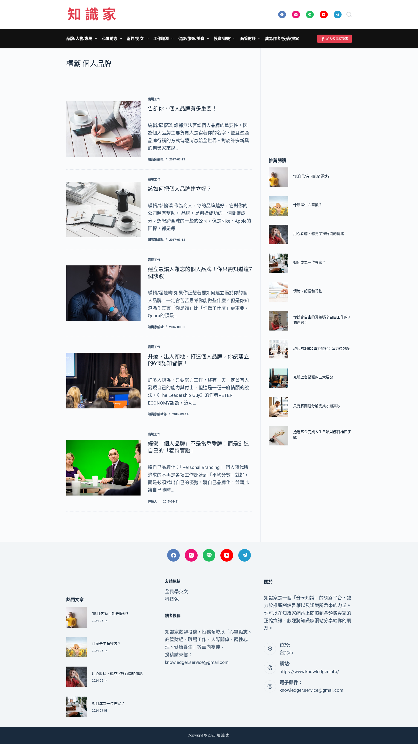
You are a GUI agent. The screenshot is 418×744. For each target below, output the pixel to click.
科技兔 (172, 599)
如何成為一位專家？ (309, 262)
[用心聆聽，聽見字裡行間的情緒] (278, 234)
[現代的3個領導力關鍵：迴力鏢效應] (278, 349)
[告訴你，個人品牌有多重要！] (103, 129)
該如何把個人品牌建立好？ (180, 189)
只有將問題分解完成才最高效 (316, 406)
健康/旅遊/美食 (191, 38)
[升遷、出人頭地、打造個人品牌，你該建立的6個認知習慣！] (103, 380)
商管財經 (248, 38)
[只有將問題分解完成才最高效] (278, 407)
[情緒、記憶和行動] (278, 292)
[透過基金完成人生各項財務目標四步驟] (278, 435)
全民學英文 (176, 591)
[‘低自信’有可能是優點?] (278, 177)
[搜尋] (349, 14)
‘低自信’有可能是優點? (311, 176)
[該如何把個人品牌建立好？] (103, 209)
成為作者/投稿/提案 (282, 38)
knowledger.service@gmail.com (311, 690)
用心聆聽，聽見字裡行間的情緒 (318, 234)
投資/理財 (222, 38)
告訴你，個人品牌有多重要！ (182, 108)
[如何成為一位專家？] (278, 263)
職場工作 (154, 99)
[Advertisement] (310, 95)
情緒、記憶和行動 (307, 291)
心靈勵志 (109, 38)
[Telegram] (338, 15)
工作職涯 (161, 38)
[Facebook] (282, 15)
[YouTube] (324, 15)
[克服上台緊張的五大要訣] (278, 378)
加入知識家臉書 (337, 38)
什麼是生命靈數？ (307, 205)
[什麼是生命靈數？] (278, 206)
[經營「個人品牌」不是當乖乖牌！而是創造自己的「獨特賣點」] (103, 468)
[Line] (310, 15)
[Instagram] (296, 15)
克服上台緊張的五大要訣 (313, 377)
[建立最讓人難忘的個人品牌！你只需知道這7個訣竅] (103, 293)
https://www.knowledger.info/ (309, 671)
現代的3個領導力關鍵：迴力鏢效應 (321, 348)
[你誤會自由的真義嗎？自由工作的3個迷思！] (278, 321)
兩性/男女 (135, 38)
